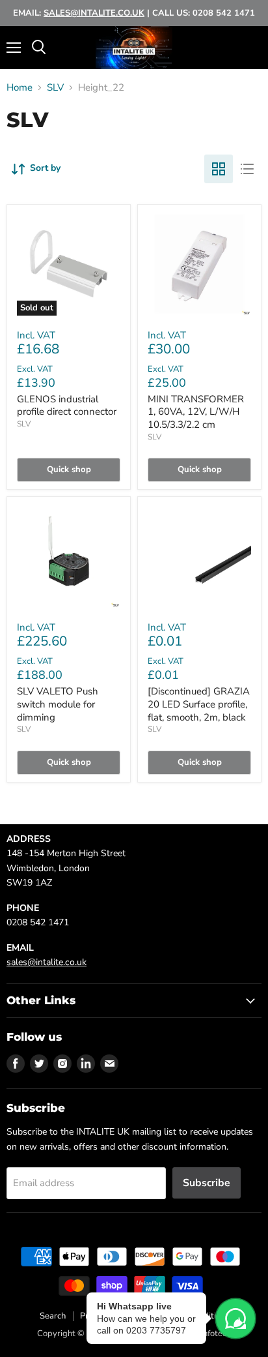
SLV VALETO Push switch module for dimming (57, 704)
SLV (55, 87)
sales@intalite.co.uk (47, 962)
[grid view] (218, 169)
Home (20, 87)
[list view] (247, 169)
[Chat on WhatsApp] (235, 1318)
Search (53, 1316)
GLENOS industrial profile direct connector (66, 406)
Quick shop (69, 469)
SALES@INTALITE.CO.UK (94, 13)
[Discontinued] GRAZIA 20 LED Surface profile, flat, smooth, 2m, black (199, 704)
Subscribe (206, 1183)
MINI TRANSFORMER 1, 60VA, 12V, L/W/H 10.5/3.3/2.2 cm (196, 412)
